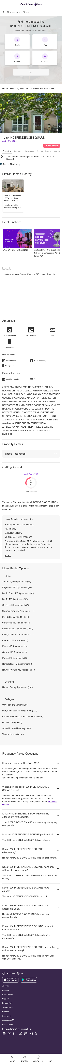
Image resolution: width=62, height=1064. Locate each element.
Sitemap (5, 1011)
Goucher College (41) (12, 722)
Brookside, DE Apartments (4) (16, 616)
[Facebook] (15, 1033)
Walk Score (29, 474)
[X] (20, 1033)
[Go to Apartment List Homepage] (31, 4)
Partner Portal (7, 1024)
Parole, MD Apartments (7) (14, 657)
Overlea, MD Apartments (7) (15, 640)
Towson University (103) (13, 734)
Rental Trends (7, 994)
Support (5, 998)
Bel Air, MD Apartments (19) (15, 599)
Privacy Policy (7, 1003)
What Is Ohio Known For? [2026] (15, 250)
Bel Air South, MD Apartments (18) (18, 593)
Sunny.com (6, 1016)
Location (18, 151)
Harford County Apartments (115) (17, 687)
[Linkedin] (9, 1033)
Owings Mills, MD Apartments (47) (17, 634)
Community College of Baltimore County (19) (22, 716)
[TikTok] (36, 1033)
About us (5, 986)
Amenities (29, 151)
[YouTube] (26, 1033)
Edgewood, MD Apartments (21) (17, 587)
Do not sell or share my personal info (16, 1029)
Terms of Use (7, 1007)
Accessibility (7, 1020)
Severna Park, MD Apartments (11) (18, 610)
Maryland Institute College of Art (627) (19, 710)
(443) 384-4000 (9, 140)
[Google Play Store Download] (29, 981)
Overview (7, 151)
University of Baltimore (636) (15, 704)
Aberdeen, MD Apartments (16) (16, 581)
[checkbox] (17, 41)
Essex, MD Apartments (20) (15, 646)
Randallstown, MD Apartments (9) (17, 663)
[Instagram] (31, 1033)
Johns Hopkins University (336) (16, 728)
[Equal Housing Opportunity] (4, 1033)
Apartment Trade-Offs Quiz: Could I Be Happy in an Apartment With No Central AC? (47, 253)
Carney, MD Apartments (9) (14, 652)
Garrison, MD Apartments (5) (15, 605)
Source (8, 555)
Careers (5, 990)
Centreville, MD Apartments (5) (16, 622)
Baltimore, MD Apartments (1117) (17, 628)
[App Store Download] (10, 981)
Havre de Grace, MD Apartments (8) (18, 669)
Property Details (44, 151)
